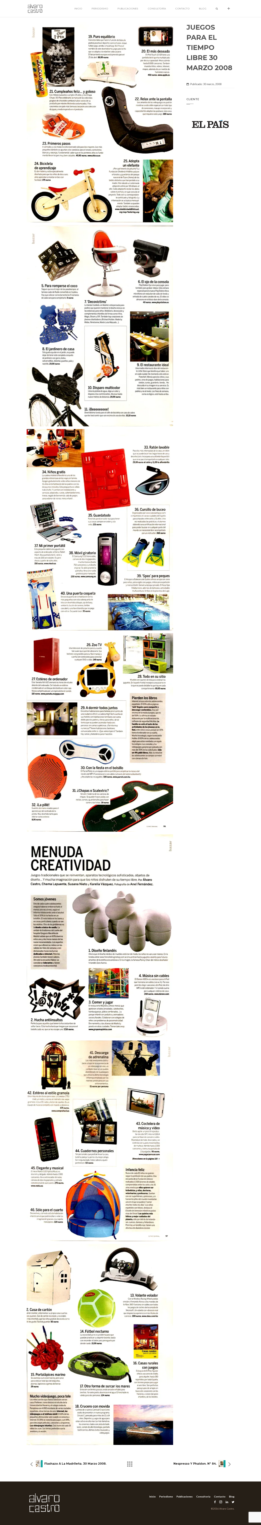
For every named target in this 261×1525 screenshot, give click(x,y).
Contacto (182, 8)
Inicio (78, 8)
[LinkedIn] (227, 1501)
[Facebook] (215, 1501)
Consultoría (157, 8)
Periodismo (100, 8)
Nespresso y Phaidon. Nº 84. (195, 1463)
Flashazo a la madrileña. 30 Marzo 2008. (75, 1463)
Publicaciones (128, 8)
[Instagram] (221, 1501)
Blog (202, 8)
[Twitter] (232, 1501)
